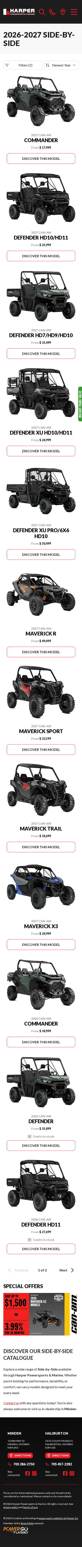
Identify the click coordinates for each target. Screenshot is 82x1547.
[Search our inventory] (42, 12)
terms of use (30, 1507)
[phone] (52, 12)
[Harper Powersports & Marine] (19, 12)
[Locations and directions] (63, 12)
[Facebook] (27, 1473)
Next (63, 1270)
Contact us (11, 1403)
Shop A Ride (27, 1523)
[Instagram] (34, 1473)
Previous (22, 1270)
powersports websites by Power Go (58, 1518)
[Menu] (74, 12)
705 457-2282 (61, 1464)
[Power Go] (41, 1530)
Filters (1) (25, 65)
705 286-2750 (23, 1464)
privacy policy (10, 1507)
